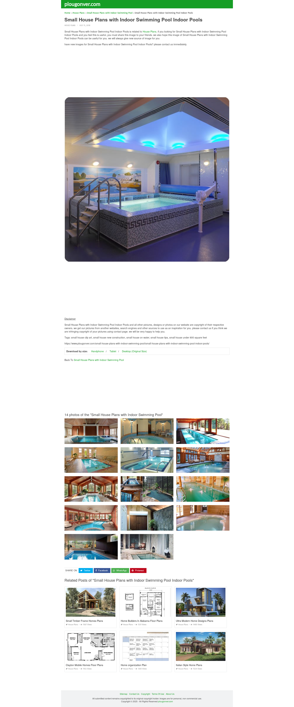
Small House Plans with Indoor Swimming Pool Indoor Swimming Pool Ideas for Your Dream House (223, 498)
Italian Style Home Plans (189, 665)
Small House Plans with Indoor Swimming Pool (99, 360)
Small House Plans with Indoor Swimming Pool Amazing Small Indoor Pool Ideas (158, 498)
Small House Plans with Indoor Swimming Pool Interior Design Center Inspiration (102, 440)
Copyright (145, 693)
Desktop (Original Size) (134, 351)
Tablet (113, 351)
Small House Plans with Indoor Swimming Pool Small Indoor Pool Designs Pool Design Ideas (220, 527)
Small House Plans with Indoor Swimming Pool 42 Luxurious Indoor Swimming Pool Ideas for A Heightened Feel (173, 556)
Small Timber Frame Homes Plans (84, 620)
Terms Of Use (158, 693)
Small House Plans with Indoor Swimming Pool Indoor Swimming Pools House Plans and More (109, 527)
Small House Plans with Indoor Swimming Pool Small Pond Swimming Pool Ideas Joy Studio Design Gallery (227, 469)
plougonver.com (82, 4)
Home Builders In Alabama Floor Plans (141, 620)
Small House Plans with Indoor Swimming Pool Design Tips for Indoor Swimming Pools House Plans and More (116, 498)
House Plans (69, 25)
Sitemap (123, 693)
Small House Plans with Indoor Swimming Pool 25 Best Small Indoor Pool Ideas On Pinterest (164, 527)
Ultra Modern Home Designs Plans (194, 620)
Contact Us (134, 693)
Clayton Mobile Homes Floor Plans (84, 665)
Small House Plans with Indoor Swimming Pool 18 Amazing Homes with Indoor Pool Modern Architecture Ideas (116, 556)
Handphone (97, 351)
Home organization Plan (134, 665)
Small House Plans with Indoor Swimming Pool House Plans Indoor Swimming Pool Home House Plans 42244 (228, 440)
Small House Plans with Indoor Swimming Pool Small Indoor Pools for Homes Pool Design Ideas (165, 440)
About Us (170, 693)
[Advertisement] (147, 72)
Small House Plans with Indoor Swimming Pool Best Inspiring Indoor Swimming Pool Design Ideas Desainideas (116, 469)
